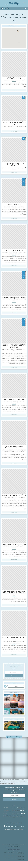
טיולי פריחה (18, 814)
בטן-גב (10, 252)
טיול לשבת (14, 814)
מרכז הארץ (14, 80)
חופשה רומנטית (12, 642)
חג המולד (9, 808)
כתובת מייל (14, 669)
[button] (18, 31)
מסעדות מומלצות (7, 80)
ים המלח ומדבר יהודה (16, 450)
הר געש (12, 808)
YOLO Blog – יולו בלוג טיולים (14, 844)
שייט (9, 816)
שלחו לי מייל (19, 829)
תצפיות (6, 451)
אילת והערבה (22, 448)
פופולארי (17, 253)
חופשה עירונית (7, 497)
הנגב (7, 448)
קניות (11, 816)
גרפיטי (9, 401)
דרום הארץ (15, 448)
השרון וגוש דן (21, 80)
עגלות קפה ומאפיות (7, 126)
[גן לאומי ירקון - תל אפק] (14, 721)
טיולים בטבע (7, 206)
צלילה (14, 816)
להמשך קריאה (14, 90)
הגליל (10, 448)
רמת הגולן (18, 451)
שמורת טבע (11, 253)
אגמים (23, 808)
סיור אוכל (19, 816)
